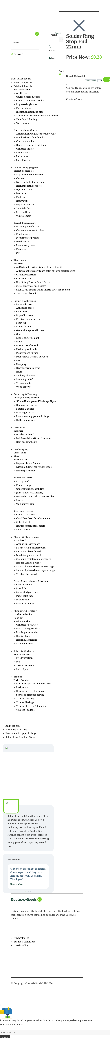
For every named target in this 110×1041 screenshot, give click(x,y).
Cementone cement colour (30, 230)
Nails (19, 341)
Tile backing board (26, 574)
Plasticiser (22, 249)
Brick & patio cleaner (27, 226)
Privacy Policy (21, 938)
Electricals (18, 264)
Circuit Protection (26, 274)
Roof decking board (26, 442)
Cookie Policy (21, 945)
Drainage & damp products (26, 398)
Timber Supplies (21, 680)
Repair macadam (25, 204)
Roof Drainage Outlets (28, 628)
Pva (18, 360)
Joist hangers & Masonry (29, 492)
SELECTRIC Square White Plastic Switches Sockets (43, 289)
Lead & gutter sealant (27, 338)
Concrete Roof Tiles (27, 624)
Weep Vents (22, 123)
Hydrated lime (24, 189)
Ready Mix (22, 200)
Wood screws (23, 386)
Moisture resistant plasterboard (33, 559)
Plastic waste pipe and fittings (32, 416)
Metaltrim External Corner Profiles (35, 496)
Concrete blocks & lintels (25, 130)
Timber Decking (25, 698)
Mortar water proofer (27, 237)
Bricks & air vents (22, 89)
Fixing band (22, 481)
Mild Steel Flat (24, 522)
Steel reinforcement (23, 511)
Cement (20, 178)
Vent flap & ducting (26, 119)
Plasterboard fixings (27, 353)
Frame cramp (23, 485)
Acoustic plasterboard (28, 544)
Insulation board (25, 434)
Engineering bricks (26, 104)
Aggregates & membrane (29, 174)
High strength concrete (29, 185)
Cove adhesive (24, 584)
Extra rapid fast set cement (30, 182)
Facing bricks (23, 108)
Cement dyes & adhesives (26, 223)
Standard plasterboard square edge (35, 566)
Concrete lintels (25, 148)
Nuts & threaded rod (27, 345)
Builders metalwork (23, 478)
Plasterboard (20, 540)
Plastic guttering (25, 412)
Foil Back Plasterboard (28, 551)
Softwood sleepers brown (30, 694)
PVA (18, 252)
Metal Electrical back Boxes (31, 286)
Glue (18, 334)
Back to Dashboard (21, 78)
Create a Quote (74, 99)
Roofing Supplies (22, 621)
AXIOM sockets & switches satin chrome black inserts (45, 271)
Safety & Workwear (22, 654)
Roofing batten (24, 636)
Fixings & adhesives (23, 304)
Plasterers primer (26, 245)
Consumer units (25, 278)
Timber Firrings (25, 702)
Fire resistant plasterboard (30, 547)
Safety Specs (23, 669)
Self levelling (23, 212)
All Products (12, 725)
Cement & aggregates (24, 171)
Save (5, 1038)
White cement (23, 216)
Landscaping (20, 453)
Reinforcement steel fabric (30, 525)
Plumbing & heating (23, 614)
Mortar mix (22, 193)
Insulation (18, 431)
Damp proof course (26, 405)
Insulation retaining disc (29, 111)
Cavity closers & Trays (28, 96)
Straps (19, 500)
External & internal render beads (34, 467)
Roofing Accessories (27, 632)
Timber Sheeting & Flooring (31, 706)
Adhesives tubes (25, 307)
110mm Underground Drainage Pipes (36, 401)
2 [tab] (28, 891)
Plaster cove (22, 599)
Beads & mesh (20, 460)
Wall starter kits (25, 504)
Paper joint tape (24, 596)
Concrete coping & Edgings (31, 145)
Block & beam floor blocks (30, 137)
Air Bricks (21, 93)
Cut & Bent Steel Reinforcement (33, 518)
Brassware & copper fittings (21, 733)
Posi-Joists (22, 687)
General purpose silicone (30, 330)
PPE (18, 661)
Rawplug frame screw (28, 368)
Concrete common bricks (30, 100)
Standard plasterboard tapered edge (35, 570)
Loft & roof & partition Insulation (34, 438)
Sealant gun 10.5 (24, 379)
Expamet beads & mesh (28, 463)
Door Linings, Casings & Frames (33, 683)
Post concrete (23, 197)
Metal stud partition (27, 592)
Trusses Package (25, 709)
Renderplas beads (25, 470)
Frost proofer (23, 234)
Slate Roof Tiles (24, 643)
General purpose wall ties (30, 489)
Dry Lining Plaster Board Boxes (33, 282)
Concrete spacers (25, 514)
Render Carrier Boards (28, 562)
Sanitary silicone (25, 375)
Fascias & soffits (25, 408)
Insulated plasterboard (28, 555)
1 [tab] (25, 891)
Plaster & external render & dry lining (31, 581)
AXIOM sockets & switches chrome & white (39, 267)
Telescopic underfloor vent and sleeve (37, 115)
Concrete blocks (25, 141)
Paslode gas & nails (26, 349)
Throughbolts (23, 383)
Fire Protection (24, 658)
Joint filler (22, 588)
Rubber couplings (25, 420)
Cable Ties (22, 311)
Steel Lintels (23, 160)
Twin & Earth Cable (26, 293)
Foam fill (21, 322)
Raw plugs (22, 364)
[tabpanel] (28, 876)
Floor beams (23, 152)
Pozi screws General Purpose (32, 356)
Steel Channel (23, 529)
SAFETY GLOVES (25, 665)
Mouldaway (22, 241)
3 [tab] (30, 891)
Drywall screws (24, 315)
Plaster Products (25, 603)
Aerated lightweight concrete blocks (36, 133)
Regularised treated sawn (30, 691)
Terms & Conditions (25, 941)
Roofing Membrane (26, 639)
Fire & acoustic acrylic (28, 319)
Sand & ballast (23, 208)
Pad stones (22, 156)
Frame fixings (23, 326)
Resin (19, 371)
